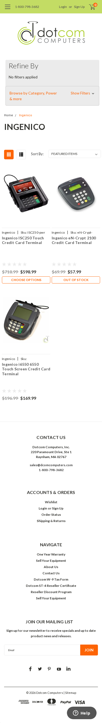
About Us (51, 567)
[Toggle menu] (7, 9)
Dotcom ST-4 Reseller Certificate (51, 586)
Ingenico (25, 115)
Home (8, 115)
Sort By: (37, 154)
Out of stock (75, 280)
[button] (52, 96)
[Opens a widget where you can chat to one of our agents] (82, 713)
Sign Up (79, 7)
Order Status (51, 514)
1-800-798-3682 (27, 7)
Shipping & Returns (51, 521)
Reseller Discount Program (51, 592)
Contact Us (51, 573)
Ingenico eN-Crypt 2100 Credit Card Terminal (74, 240)
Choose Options (26, 280)
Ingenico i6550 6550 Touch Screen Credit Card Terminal (26, 369)
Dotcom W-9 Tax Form (51, 579)
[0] (89, 7)
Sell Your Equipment (51, 561)
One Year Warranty (51, 554)
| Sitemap (70, 692)
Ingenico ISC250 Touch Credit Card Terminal (23, 240)
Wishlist (51, 502)
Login (63, 7)
